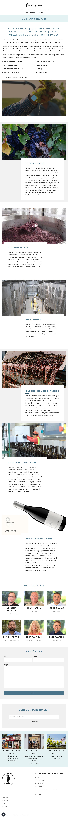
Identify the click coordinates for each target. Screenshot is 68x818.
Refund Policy (39, 783)
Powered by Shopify (6, 815)
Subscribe (34, 722)
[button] (3, 814)
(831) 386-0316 (11, 761)
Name (4, 657)
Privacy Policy (39, 777)
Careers (41, 13)
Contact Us (5, 806)
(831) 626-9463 (34, 763)
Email (35, 657)
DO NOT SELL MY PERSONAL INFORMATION (46, 789)
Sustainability (45, 10)
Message (5, 665)
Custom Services (30, 13)
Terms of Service (40, 780)
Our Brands (33, 10)
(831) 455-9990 (56, 759)
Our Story (22, 10)
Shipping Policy (39, 786)
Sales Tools (5, 801)
